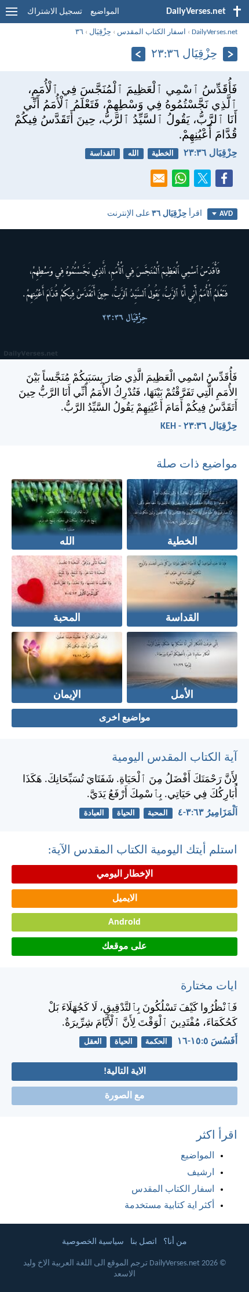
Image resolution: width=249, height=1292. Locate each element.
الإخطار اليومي (125, 874)
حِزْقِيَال (100, 32)
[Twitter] (205, 181)
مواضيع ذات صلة (196, 464)
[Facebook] (226, 181)
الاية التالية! (125, 1071)
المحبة (158, 813)
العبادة (94, 813)
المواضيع (104, 12)
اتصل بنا (143, 1242)
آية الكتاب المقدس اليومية (174, 758)
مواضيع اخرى (125, 718)
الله (133, 153)
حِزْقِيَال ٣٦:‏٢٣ (210, 153)
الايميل (124, 898)
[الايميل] (162, 181)
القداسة (102, 153)
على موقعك (124, 946)
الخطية (163, 153)
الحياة (126, 813)
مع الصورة (125, 1095)
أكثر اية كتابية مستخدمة (169, 1205)
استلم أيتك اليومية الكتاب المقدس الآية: (142, 850)
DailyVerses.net (214, 32)
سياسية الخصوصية (93, 1242)
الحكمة (156, 1042)
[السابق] (230, 54)
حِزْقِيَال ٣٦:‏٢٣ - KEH (198, 426)
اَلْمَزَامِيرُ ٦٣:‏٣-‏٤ (207, 813)
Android (124, 922)
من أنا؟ (175, 1242)
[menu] (11, 16)
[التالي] (138, 54)
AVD (226, 214)
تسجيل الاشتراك (54, 12)
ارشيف (200, 1172)
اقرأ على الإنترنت (154, 213)
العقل (93, 1042)
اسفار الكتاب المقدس (151, 32)
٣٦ (79, 32)
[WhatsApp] (183, 179)
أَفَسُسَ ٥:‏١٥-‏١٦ (207, 1041)
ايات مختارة (209, 986)
